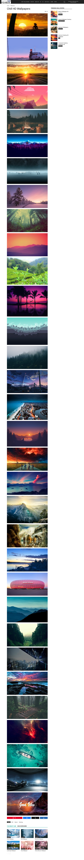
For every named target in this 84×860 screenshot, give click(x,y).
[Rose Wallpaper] (27, 845)
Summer (60, 28)
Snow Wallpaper (10, 839)
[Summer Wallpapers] (54, 30)
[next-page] (10, 853)
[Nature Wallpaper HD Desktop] (54, 14)
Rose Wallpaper (24, 850)
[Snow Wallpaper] (13, 833)
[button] (72, 1)
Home (8, 5)
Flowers (23, 848)
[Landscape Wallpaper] (13, 845)
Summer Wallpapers (63, 27)
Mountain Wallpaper (39, 839)
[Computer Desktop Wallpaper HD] (54, 45)
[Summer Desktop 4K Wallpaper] (54, 37)
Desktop (9, 848)
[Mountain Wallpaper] (41, 833)
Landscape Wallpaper (11, 850)
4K (59, 38)
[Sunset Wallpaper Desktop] (54, 22)
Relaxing (21, 822)
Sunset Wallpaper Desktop (64, 19)
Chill (12, 822)
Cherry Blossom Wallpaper (40, 850)
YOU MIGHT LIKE (11, 826)
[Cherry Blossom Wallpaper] (41, 845)
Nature (16, 822)
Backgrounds (61, 20)
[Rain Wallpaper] (27, 833)
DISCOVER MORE (22, 826)
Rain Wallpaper (24, 839)
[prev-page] (8, 853)
